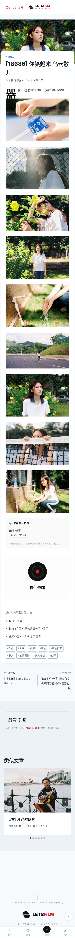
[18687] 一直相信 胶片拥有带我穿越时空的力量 (56, 680)
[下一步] (65, 802)
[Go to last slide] (10, 802)
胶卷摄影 (56, 648)
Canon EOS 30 (18, 535)
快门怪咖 (16, 80)
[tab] (30, 838)
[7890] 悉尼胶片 (21, 819)
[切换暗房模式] (68, 917)
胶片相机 (39, 655)
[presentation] (37, 790)
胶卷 (43, 648)
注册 (37, 727)
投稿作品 (10, 57)
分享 (21, 648)
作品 (17, 636)
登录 (28, 727)
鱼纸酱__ (18, 826)
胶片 (10, 655)
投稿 (11, 636)
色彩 (52, 655)
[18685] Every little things (17, 678)
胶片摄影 (23, 655)
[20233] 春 (15, 621)
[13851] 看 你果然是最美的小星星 (28, 628)
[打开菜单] (67, 7)
